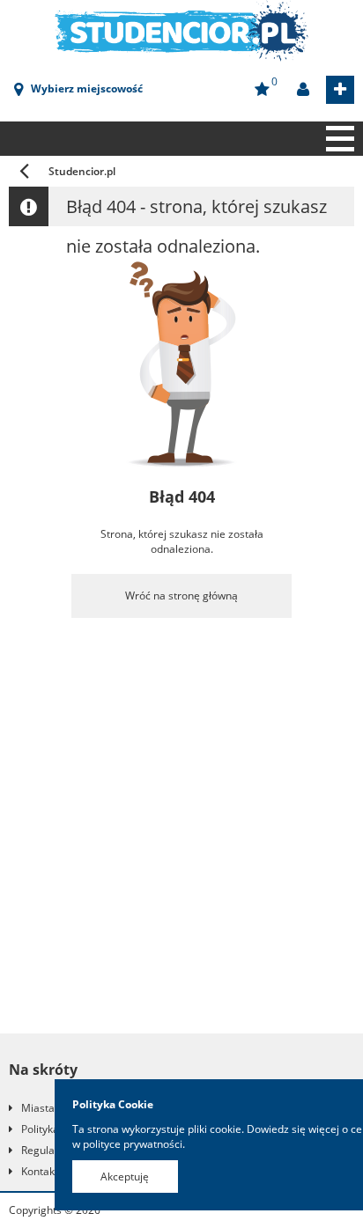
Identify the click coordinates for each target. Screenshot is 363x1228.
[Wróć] (24, 171)
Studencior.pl (81, 171)
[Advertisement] (181, 834)
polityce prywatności (132, 1143)
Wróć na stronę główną (181, 595)
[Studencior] (181, 29)
